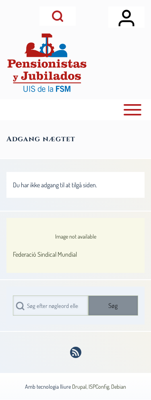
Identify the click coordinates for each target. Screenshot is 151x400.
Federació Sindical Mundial (45, 254)
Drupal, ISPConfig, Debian (99, 386)
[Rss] (76, 352)
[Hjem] (46, 63)
